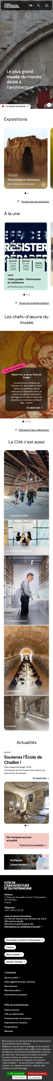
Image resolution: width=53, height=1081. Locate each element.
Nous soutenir (13, 954)
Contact (10, 947)
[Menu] (47, 5)
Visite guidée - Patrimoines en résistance (24, 280)
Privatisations (11, 1026)
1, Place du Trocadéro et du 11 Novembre (25, 897)
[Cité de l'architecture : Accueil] (18, 890)
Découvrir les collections (34, 430)
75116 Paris (10, 899)
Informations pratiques (15, 994)
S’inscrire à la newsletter (32, 845)
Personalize (19, 1077)
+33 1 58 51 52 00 (13, 910)
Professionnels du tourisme (17, 1018)
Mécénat (8, 1031)
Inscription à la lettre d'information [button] (23, 940)
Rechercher (38, 5)
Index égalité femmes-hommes (19, 981)
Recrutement (10, 986)
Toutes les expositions (35, 201)
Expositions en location (15, 1022)
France (7, 902)
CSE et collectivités (14, 1014)
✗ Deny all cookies (37, 1073)
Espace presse (11, 1009)
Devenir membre (18, 864)
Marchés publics (12, 990)
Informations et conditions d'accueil (22, 926)
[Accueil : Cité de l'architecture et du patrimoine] (11, 5)
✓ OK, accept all (16, 1073)
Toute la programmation (34, 303)
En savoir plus (33, 407)
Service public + (12, 977)
